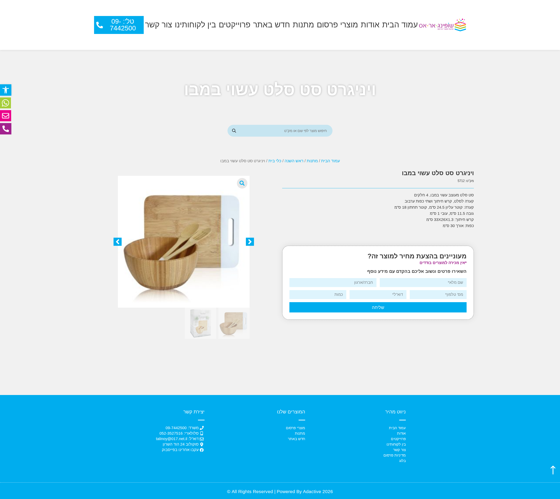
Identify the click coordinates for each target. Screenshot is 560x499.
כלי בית (274, 161)
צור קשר (158, 24)
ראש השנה (294, 161)
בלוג (402, 461)
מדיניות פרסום (394, 455)
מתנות (303, 24)
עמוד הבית (400, 24)
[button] (5, 90)
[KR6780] (184, 242)
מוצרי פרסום (337, 24)
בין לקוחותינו (195, 24)
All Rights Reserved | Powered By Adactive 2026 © (280, 491)
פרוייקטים (234, 24)
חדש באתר (271, 24)
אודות (370, 24)
